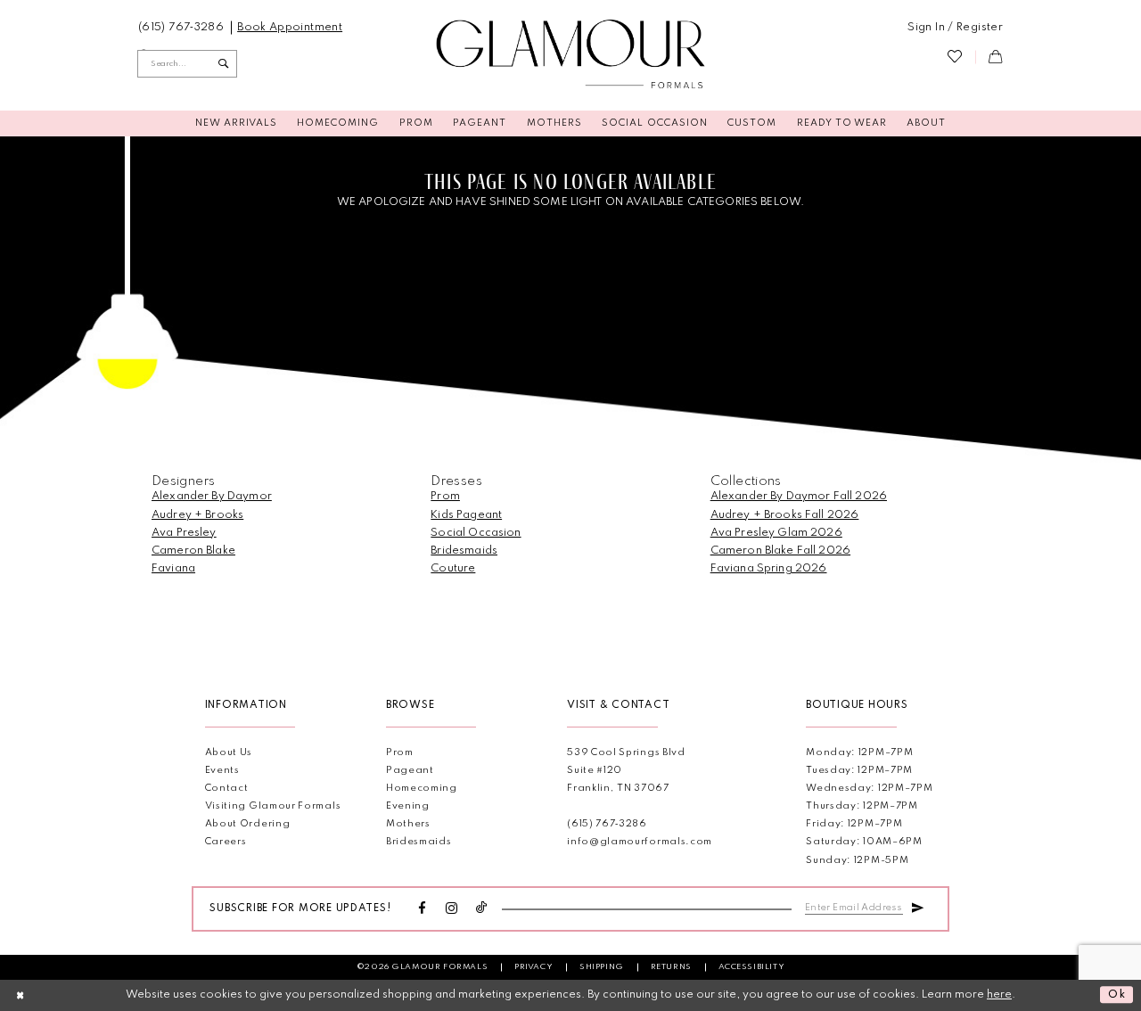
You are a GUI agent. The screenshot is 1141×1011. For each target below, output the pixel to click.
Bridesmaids (464, 550)
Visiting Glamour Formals (273, 806)
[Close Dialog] (20, 995)
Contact (227, 788)
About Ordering (248, 824)
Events (222, 771)
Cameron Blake (193, 550)
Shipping (601, 967)
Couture (453, 568)
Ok (1117, 995)
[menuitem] (181, 27)
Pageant (410, 771)
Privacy (533, 967)
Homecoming (421, 788)
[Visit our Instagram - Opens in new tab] (452, 909)
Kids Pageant (466, 515)
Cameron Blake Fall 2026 (780, 550)
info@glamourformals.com (639, 842)
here (999, 994)
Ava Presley (184, 532)
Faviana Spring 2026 (768, 568)
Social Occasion (476, 532)
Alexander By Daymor (212, 496)
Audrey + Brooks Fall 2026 (784, 515)
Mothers (408, 824)
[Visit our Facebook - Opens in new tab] (422, 909)
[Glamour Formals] (571, 55)
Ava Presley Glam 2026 (776, 532)
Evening (408, 806)
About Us (229, 753)
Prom (445, 496)
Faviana (173, 568)
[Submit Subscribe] (917, 907)
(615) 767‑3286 (607, 824)
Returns (671, 967)
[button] (955, 27)
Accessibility (751, 967)
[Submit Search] (223, 63)
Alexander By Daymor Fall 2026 (798, 496)
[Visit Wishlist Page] (954, 57)
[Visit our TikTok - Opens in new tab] (481, 908)
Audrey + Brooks (197, 515)
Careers (226, 842)
